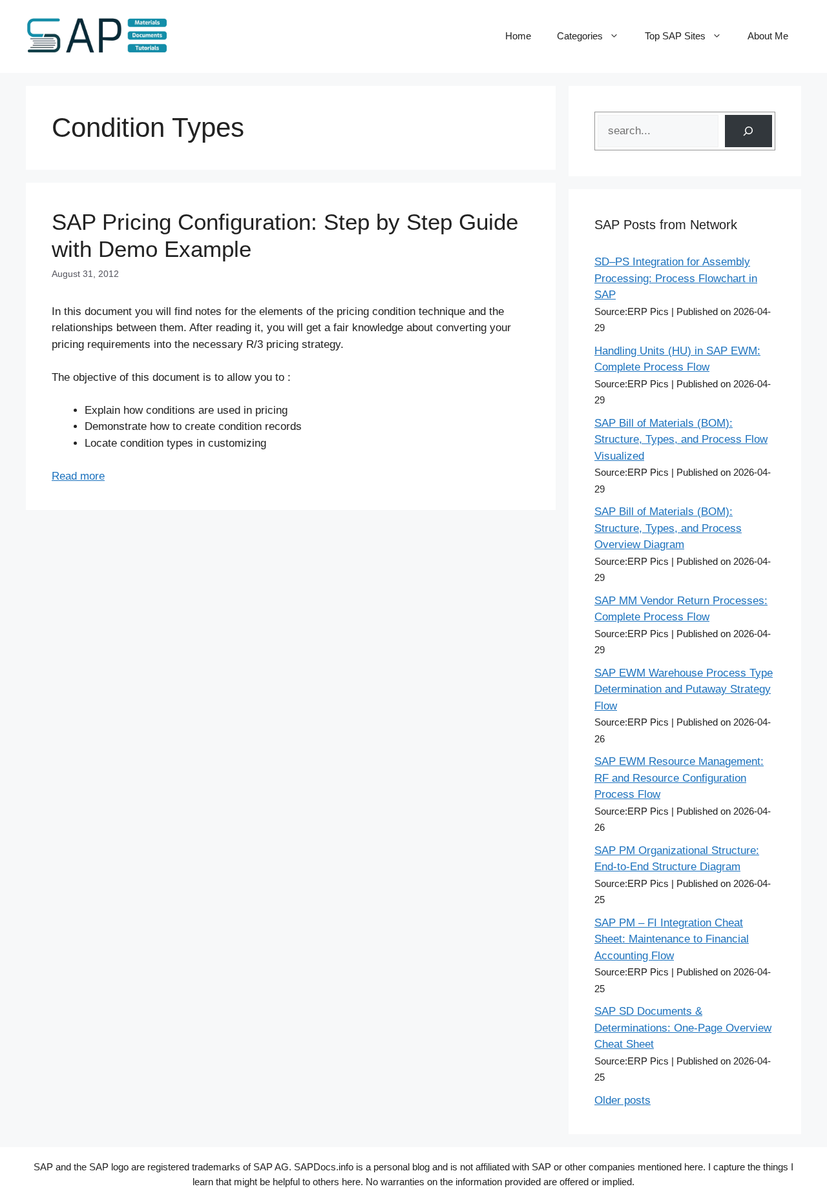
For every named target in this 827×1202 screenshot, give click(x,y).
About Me (768, 35)
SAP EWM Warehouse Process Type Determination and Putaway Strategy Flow (683, 689)
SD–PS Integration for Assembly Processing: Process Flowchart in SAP (675, 278)
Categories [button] (580, 35)
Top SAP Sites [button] (675, 35)
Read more (78, 476)
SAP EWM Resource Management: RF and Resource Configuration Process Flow (679, 777)
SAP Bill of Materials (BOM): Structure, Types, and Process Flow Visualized (681, 439)
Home (518, 35)
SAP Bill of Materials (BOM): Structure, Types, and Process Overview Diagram (668, 528)
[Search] (748, 131)
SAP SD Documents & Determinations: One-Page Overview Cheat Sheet (682, 1027)
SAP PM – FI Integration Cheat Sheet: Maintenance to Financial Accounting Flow (671, 939)
